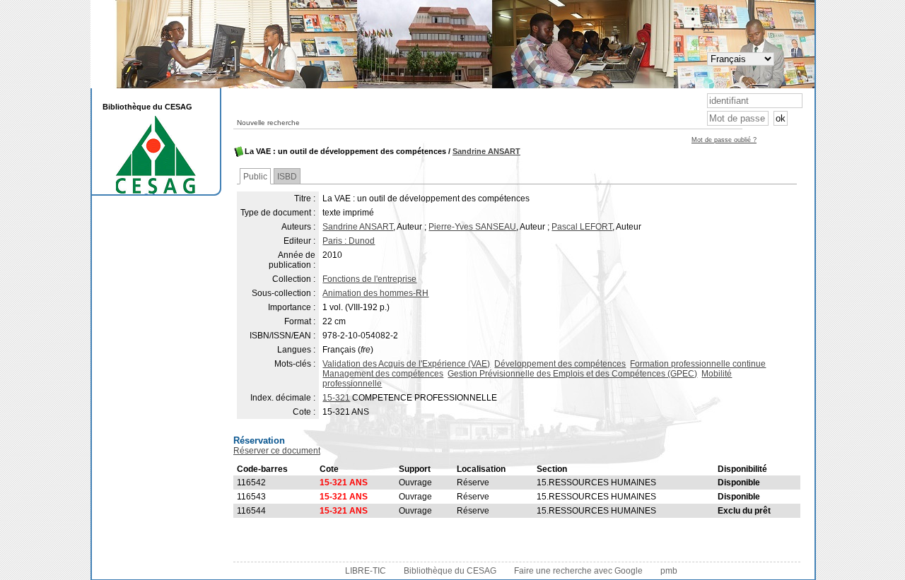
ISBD (287, 177)
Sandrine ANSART (486, 151)
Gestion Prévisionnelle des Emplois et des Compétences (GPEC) (572, 374)
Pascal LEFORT (581, 227)
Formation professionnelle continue (698, 364)
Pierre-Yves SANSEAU (472, 227)
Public (255, 177)
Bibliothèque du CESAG (450, 571)
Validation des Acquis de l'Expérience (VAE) (406, 364)
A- (707, 8)
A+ (708, 28)
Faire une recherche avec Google (578, 571)
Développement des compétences (560, 364)
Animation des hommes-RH (375, 293)
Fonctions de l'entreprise (369, 279)
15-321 (336, 398)
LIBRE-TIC (365, 571)
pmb (668, 571)
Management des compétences (382, 374)
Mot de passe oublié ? (724, 139)
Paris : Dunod (348, 241)
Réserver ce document (276, 451)
